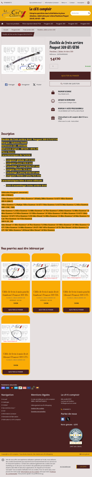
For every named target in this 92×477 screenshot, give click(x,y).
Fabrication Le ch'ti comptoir (11, 420)
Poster (38, 85)
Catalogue (5, 402)
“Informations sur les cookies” (30, 472)
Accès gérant (85, 454)
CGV (3, 411)
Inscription (81, 3)
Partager (11, 85)
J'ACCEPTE (83, 467)
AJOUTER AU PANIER (70, 75)
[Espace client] (88, 3)
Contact (72, 3)
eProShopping (48, 454)
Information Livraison (9, 414)
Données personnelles (38, 411)
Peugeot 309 (16, 30)
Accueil (6, 30)
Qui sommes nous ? (8, 408)
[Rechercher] (89, 13)
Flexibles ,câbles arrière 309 (46, 30)
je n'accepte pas (65, 467)
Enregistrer (25, 85)
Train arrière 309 (28, 30)
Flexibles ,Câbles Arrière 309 (61, 51)
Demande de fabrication (10, 417)
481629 (24, 148)
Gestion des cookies (37, 408)
